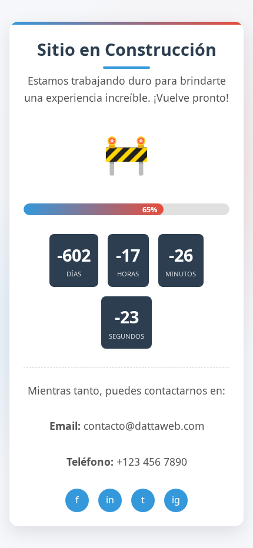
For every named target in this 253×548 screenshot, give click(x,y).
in (110, 499)
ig (176, 499)
